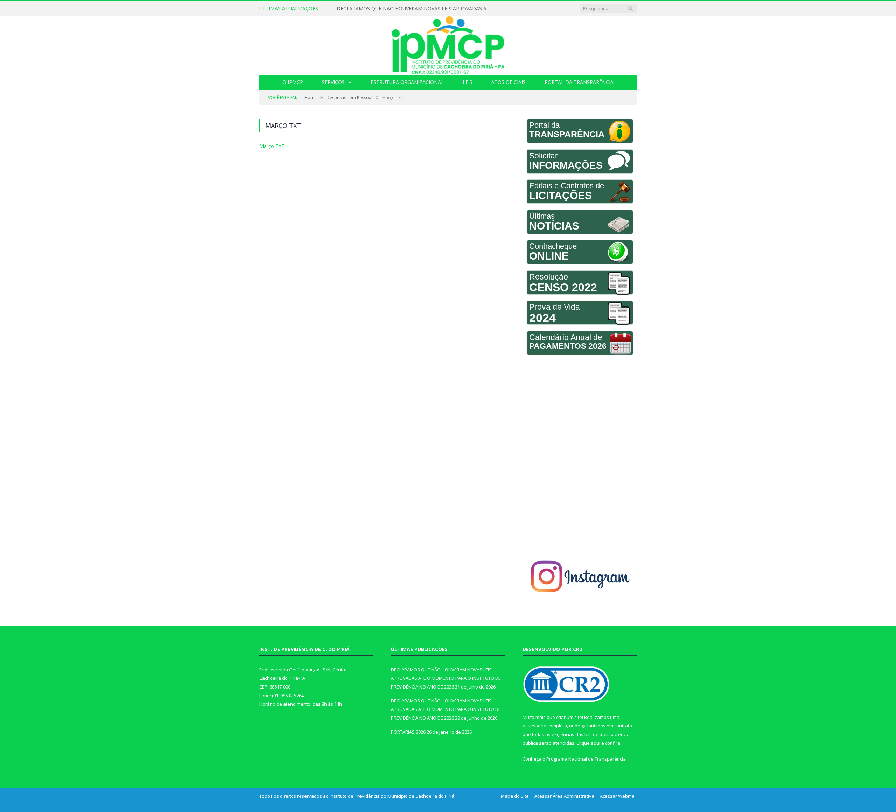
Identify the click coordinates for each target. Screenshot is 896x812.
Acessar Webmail (618, 796)
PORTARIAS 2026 (408, 732)
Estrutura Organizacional (407, 82)
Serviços (333, 82)
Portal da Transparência (579, 82)
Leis (467, 82)
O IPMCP (292, 82)
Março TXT (270, 146)
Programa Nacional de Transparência (586, 759)
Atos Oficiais (508, 82)
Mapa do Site (515, 796)
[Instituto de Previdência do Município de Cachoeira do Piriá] (448, 43)
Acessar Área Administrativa (564, 796)
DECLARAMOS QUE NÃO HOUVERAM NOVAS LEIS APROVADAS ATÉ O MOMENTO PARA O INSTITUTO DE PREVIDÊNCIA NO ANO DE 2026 (417, 9)
